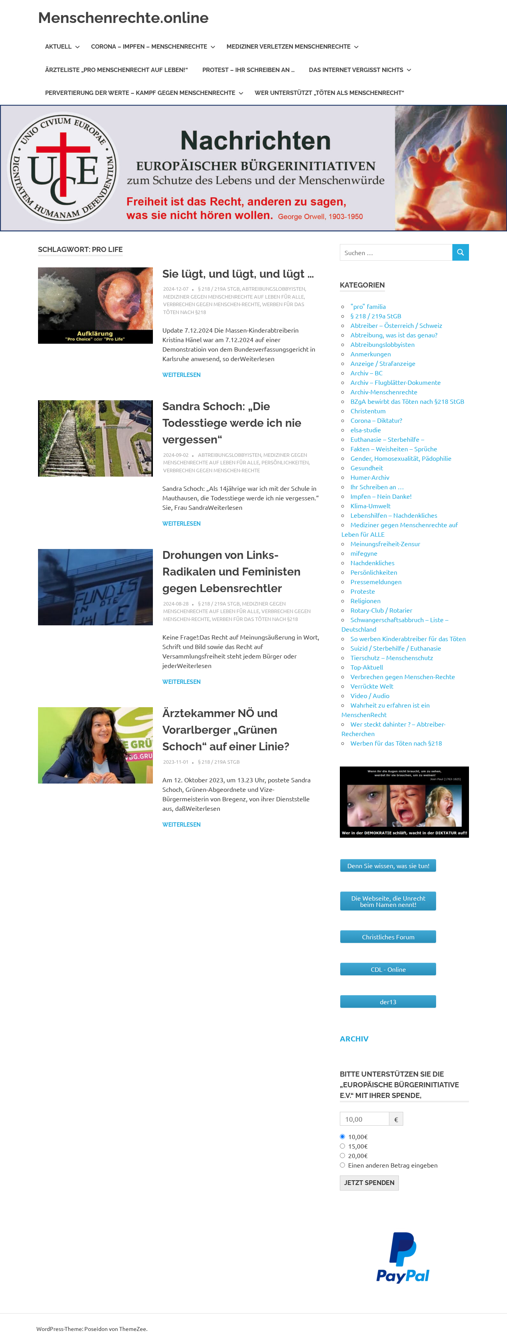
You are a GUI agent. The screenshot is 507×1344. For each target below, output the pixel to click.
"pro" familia (368, 306)
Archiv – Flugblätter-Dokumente (396, 382)
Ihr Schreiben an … (377, 486)
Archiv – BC (367, 373)
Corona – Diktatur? (376, 420)
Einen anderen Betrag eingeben (393, 1165)
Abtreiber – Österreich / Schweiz (396, 325)
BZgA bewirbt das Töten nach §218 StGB (407, 401)
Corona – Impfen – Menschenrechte (149, 46)
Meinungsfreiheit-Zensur (385, 543)
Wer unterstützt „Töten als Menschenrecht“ (329, 93)
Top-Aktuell (367, 667)
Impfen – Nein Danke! (381, 496)
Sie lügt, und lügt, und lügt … (238, 273)
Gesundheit (367, 467)
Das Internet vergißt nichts (356, 70)
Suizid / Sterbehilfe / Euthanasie (396, 648)
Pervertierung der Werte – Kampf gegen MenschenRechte (140, 93)
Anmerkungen (371, 354)
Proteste (363, 591)
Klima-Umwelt (371, 505)
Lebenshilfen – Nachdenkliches (394, 515)
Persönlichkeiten (285, 462)
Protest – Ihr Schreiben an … (248, 70)
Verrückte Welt (372, 686)
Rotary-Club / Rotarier (381, 610)
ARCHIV (354, 1038)
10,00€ (358, 1136)
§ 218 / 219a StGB (219, 288)
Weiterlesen (181, 375)
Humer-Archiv (370, 477)
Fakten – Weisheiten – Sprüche (394, 448)
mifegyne (364, 553)
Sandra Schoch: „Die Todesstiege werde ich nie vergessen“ (231, 423)
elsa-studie (366, 429)
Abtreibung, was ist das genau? (394, 335)
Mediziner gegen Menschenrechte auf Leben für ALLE (233, 296)
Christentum (368, 411)
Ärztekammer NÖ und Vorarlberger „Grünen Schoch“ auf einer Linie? (226, 730)
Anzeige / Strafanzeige (383, 363)
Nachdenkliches (373, 562)
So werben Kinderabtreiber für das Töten (408, 638)
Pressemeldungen (376, 581)
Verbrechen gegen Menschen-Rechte (211, 304)
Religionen (366, 600)
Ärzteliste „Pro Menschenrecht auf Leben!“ (116, 70)
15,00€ (358, 1146)
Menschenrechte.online (123, 18)
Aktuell (58, 46)
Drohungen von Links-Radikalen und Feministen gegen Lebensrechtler (231, 572)
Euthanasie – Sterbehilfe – (387, 439)
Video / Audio (370, 695)
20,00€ (358, 1155)
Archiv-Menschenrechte (384, 392)
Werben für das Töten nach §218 (255, 618)
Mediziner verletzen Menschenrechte (289, 46)
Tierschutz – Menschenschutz (392, 657)
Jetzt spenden (369, 1183)
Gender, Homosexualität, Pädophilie (401, 458)
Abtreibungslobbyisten (273, 288)
